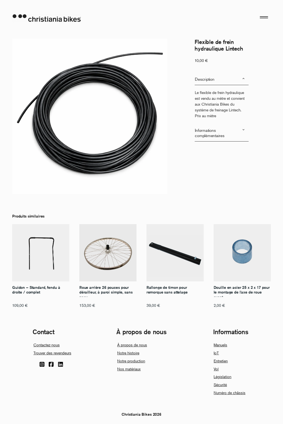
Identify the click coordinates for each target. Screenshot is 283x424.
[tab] (222, 79)
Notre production (131, 360)
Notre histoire (128, 352)
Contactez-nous (46, 344)
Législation (222, 376)
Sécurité (220, 384)
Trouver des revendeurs (52, 352)
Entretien (221, 360)
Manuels (220, 344)
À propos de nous (132, 344)
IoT (216, 352)
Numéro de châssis (229, 392)
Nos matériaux (129, 369)
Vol (216, 369)
